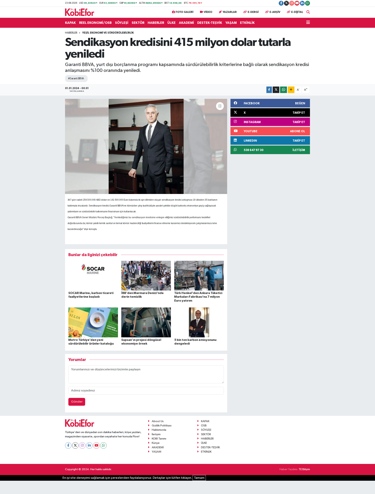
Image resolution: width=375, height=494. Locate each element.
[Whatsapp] (103, 445)
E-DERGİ (253, 12)
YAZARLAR (230, 12)
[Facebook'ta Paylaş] (269, 90)
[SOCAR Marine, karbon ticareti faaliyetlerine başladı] (93, 275)
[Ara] (308, 12)
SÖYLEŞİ (121, 22)
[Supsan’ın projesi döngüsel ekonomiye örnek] (146, 322)
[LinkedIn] (89, 445)
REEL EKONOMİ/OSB (95, 22)
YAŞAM (231, 22)
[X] (75, 445)
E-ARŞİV (275, 12)
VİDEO (208, 12)
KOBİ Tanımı (159, 438)
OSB (204, 425)
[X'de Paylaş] (276, 90)
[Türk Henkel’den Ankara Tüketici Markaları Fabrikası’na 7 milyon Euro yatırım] (199, 275)
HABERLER (156, 22)
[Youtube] (96, 445)
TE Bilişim (304, 469)
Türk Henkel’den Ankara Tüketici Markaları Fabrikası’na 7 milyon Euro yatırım (198, 296)
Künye (156, 442)
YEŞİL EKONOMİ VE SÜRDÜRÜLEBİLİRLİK (108, 32)
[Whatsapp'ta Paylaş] (283, 90)
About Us (158, 421)
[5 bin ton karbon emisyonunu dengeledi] (199, 322)
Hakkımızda (159, 429)
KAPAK (70, 22)
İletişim (156, 434)
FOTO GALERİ (184, 12)
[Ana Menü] (308, 22)
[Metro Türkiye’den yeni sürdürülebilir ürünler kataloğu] (93, 322)
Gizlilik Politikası (161, 425)
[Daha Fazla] (291, 90)
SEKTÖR (138, 22)
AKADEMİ (186, 22)
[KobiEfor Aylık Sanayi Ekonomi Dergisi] (79, 12)
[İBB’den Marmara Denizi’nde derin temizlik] (146, 275)
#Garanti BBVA (76, 78)
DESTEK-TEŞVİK (209, 22)
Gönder (77, 401)
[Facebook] (68, 445)
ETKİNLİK (247, 22)
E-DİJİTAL (297, 12)
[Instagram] (82, 445)
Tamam (199, 478)
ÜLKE (171, 22)
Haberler (71, 32)
